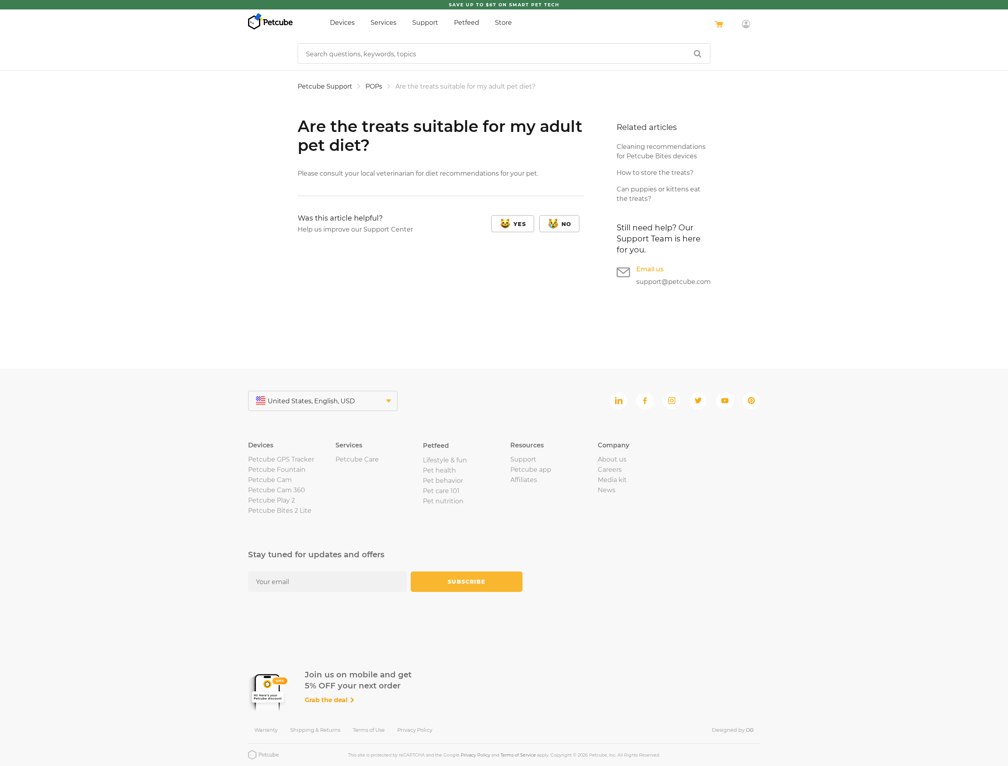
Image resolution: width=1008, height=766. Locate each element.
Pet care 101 (441, 491)
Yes (519, 224)
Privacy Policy (414, 730)
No (566, 224)
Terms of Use (369, 730)
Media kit (612, 480)
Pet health (439, 470)
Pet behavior (443, 480)
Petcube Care (357, 459)
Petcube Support (325, 86)
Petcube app (530, 469)
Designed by (733, 730)
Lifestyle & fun (445, 460)
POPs (373, 86)
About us (612, 459)
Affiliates (523, 480)
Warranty (266, 730)
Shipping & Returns (315, 730)
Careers (610, 469)
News (606, 490)
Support (425, 22)
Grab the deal (327, 700)
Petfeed (466, 22)
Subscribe (466, 581)
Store (503, 22)
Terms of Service (518, 755)
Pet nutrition (443, 501)
